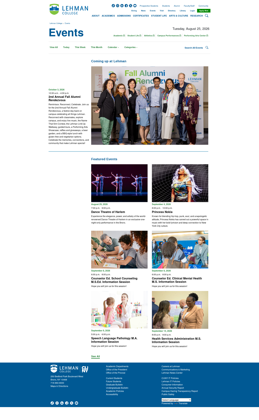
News (143, 10)
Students (166, 6)
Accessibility (112, 394)
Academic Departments (117, 366)
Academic (118, 35)
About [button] (96, 15)
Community (204, 6)
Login (192, 10)
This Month (96, 47)
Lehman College (56, 23)
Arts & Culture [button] (178, 15)
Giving (134, 10)
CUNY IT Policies (170, 378)
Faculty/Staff (189, 6)
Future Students (113, 381)
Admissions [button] (124, 15)
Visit (162, 10)
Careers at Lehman (171, 366)
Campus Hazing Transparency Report (180, 391)
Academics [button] (108, 15)
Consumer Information (172, 384)
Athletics (148, 35)
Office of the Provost (115, 372)
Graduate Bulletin (114, 384)
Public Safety (168, 394)
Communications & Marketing (176, 369)
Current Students (114, 378)
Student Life (133, 35)
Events (153, 10)
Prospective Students (148, 6)
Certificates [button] (141, 15)
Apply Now (203, 10)
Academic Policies (115, 391)
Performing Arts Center (195, 35)
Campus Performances (168, 35)
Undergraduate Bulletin (117, 387)
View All (54, 47)
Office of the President (116, 369)
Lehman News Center (172, 372)
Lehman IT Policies (171, 381)
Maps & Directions (59, 386)
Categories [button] (130, 47)
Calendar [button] (112, 47)
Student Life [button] (159, 15)
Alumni (176, 6)
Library (183, 10)
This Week (80, 47)
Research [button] (196, 15)
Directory (171, 10)
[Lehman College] (69, 11)
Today (66, 47)
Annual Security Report (173, 387)
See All (95, 356)
